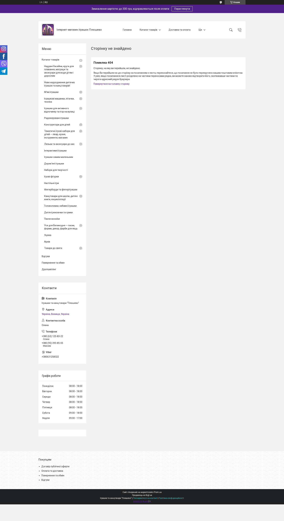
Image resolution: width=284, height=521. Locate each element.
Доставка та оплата (179, 29)
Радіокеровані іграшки (56, 118)
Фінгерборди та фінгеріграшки (60, 189)
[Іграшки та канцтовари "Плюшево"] (48, 30)
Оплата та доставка (52, 471)
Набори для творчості (56, 170)
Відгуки (46, 256)
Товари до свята (53, 248)
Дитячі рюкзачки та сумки (58, 212)
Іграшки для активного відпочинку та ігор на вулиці (59, 110)
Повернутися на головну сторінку (112, 84)
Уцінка (47, 235)
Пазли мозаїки (52, 219)
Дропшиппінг (49, 269)
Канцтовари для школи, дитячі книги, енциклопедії (61, 198)
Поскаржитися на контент (145, 498)
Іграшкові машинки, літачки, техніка (59, 100)
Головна (127, 29)
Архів (47, 241)
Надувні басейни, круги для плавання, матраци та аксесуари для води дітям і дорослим (59, 71)
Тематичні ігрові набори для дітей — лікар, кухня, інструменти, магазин (59, 134)
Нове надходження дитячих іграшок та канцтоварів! (59, 84)
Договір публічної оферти (55, 466)
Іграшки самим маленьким (58, 157)
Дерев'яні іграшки (54, 163)
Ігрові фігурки (51, 176)
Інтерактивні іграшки (55, 150)
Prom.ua (158, 492)
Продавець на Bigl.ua (142, 495)
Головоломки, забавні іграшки (60, 206)
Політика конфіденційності (171, 498)
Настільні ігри (51, 183)
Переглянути (182, 8)
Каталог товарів (148, 29)
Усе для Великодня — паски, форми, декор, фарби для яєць (61, 227)
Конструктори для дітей (57, 124)
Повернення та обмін (53, 262)
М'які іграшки (51, 92)
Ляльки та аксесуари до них (59, 144)
